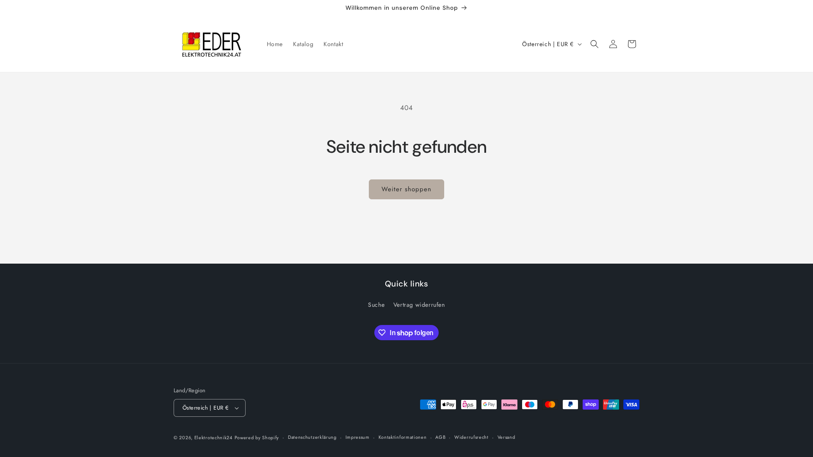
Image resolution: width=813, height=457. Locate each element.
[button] (594, 44)
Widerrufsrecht (471, 437)
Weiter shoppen (406, 189)
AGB (440, 437)
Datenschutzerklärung (312, 437)
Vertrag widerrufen (419, 304)
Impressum (358, 437)
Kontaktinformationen (403, 437)
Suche (376, 304)
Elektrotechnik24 (213, 437)
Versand (506, 437)
